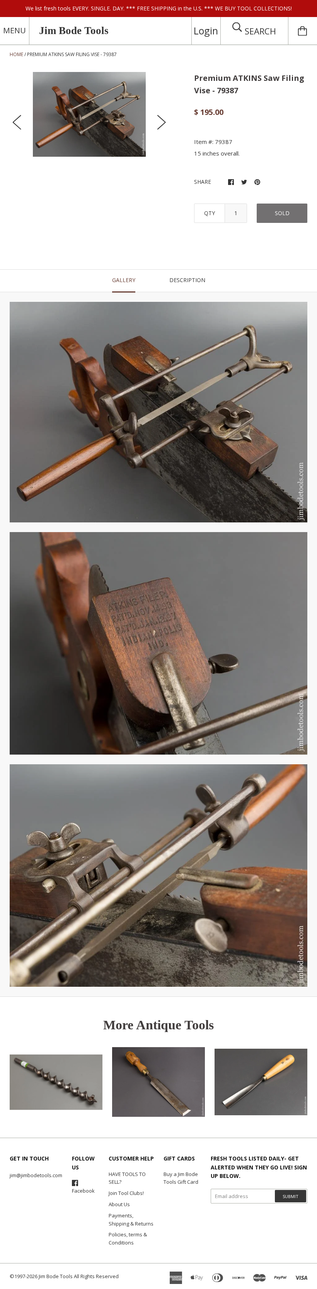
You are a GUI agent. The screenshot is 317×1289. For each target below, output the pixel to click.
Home (16, 54)
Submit (290, 1196)
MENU (14, 30)
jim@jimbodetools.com (36, 1175)
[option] (89, 114)
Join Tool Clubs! (126, 1193)
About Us (119, 1204)
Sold (282, 213)
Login (206, 30)
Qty (209, 213)
